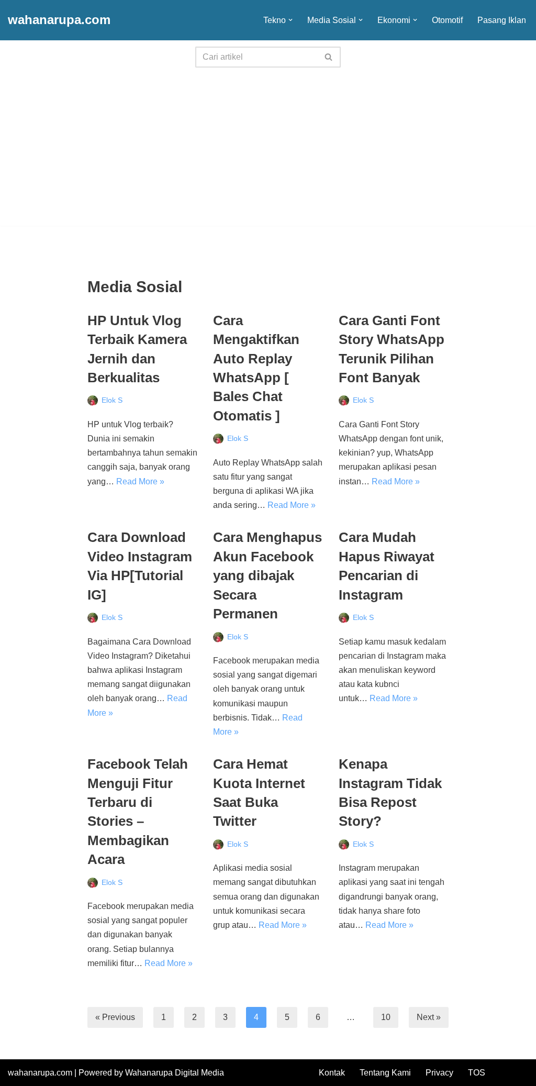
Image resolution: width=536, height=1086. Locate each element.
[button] (290, 20)
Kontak (332, 1072)
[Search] (329, 57)
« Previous (115, 1017)
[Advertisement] (268, 152)
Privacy (439, 1072)
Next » (429, 1017)
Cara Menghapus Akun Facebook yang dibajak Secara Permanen (267, 575)
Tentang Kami (385, 1072)
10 (385, 1017)
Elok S (112, 400)
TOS (476, 1072)
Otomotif (447, 20)
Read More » (140, 481)
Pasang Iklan (501, 20)
